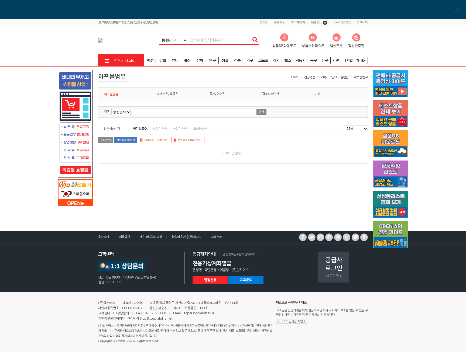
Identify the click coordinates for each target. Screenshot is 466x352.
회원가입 (279, 22)
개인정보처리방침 (150, 237)
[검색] (255, 40)
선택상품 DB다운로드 (189, 140)
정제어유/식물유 (167, 94)
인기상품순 (140, 129)
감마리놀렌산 (270, 94)
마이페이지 (298, 22)
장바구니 (318, 23)
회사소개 (103, 237)
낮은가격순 (160, 128)
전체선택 (106, 140)
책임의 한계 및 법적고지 (186, 237)
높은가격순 (180, 128)
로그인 (264, 22)
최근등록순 (200, 128)
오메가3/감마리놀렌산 (334, 77)
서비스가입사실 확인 (291, 321)
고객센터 (362, 22)
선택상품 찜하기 (125, 140)
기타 (317, 94)
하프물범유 (361, 77)
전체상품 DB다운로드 (156, 140)
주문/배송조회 (342, 22)
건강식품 (309, 77)
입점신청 (210, 280)
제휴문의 (246, 280)
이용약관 (124, 237)
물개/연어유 (217, 94)
